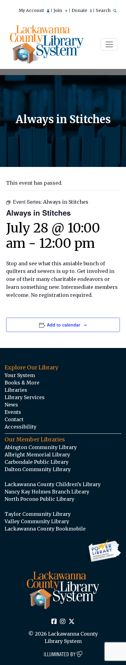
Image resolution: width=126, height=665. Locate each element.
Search (104, 10)
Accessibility (20, 427)
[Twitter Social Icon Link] (72, 621)
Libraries (16, 390)
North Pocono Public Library (39, 499)
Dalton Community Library (38, 469)
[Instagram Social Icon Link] (62, 621)
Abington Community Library (41, 447)
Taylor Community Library (38, 514)
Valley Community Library (37, 521)
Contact (14, 419)
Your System (20, 375)
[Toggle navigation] (109, 44)
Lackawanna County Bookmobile (45, 529)
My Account (32, 10)
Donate (80, 10)
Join (58, 10)
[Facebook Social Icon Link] (54, 621)
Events (13, 412)
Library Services (25, 397)
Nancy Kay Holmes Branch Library (47, 492)
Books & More (22, 383)
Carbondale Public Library (37, 462)
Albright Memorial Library (37, 455)
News (11, 405)
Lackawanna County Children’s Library (53, 484)
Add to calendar (63, 325)
